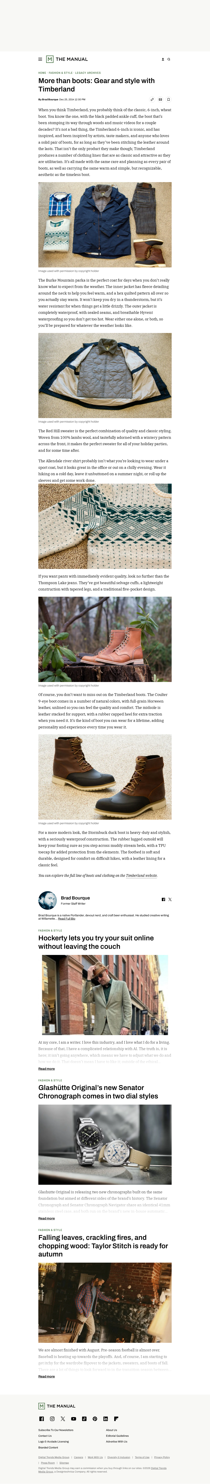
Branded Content (48, 1447)
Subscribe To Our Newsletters (55, 1430)
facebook (163, 899)
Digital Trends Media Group (53, 1457)
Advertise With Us (116, 1442)
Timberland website (141, 875)
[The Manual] (67, 59)
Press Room (48, 1463)
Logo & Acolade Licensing (53, 1442)
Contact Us (45, 1436)
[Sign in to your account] (163, 59)
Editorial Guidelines (117, 1436)
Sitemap (64, 1463)
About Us (111, 1430)
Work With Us (95, 1457)
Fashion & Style (50, 930)
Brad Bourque (50, 99)
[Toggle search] (169, 59)
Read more (46, 1068)
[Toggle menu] (40, 59)
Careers (78, 1457)
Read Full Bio (66, 919)
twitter (170, 899)
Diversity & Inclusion (118, 1457)
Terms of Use (142, 1457)
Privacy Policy (162, 1457)
